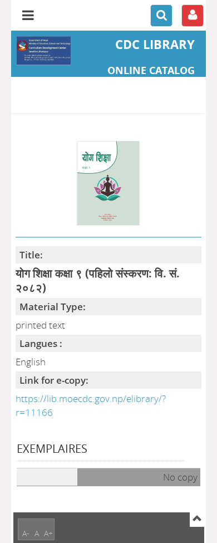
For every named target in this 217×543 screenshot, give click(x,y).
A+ (48, 533)
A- (25, 533)
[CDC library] (44, 50)
